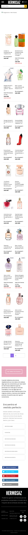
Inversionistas (15, 513)
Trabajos (4, 518)
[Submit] (25, 6)
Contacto (13, 518)
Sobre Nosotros (4, 512)
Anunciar (4, 515)
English (25, 1)
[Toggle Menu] (2, 1)
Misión (12, 511)
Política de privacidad (13, 516)
